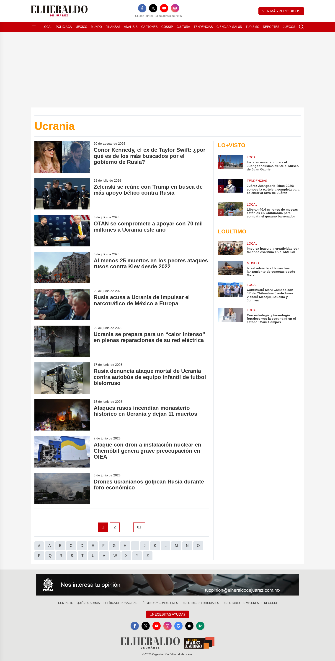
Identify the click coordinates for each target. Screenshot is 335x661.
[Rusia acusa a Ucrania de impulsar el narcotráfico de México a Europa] (62, 304)
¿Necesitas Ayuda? (167, 614)
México (81, 27)
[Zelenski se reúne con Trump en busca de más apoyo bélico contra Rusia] (62, 193)
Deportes (271, 27)
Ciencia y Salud (229, 27)
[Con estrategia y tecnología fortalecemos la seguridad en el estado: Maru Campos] (230, 316)
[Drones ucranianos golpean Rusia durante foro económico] (62, 488)
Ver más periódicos (281, 11)
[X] (153, 8)
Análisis (131, 27)
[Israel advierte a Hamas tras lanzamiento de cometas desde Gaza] (230, 269)
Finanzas (113, 27)
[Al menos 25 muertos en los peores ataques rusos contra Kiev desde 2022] (62, 267)
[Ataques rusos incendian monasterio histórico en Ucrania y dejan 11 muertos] (62, 415)
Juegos (289, 27)
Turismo (252, 27)
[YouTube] (164, 8)
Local (47, 27)
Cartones (149, 27)
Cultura (183, 27)
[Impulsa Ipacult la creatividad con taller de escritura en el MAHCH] (230, 248)
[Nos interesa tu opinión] (167, 585)
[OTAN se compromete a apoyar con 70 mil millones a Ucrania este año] (62, 230)
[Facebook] (142, 8)
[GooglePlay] (200, 626)
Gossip (167, 27)
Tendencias (203, 27)
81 (139, 527)
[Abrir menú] (34, 27)
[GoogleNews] (178, 626)
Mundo (96, 27)
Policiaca (64, 27)
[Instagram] (175, 8)
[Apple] (189, 626)
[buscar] (301, 27)
